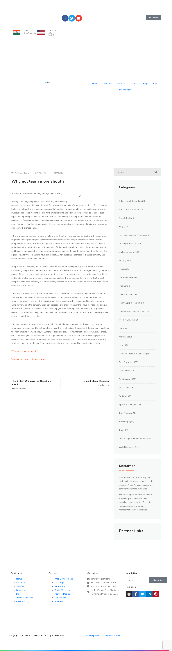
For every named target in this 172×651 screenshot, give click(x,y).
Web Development (63, 578)
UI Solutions (60, 597)
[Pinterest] (156, 594)
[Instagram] (129, 594)
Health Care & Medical (129, 302)
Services (121, 83)
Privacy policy (92, 635)
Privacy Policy (124, 89)
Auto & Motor (125, 218)
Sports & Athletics (127, 404)
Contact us (21, 590)
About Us (107, 83)
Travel (122, 430)
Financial (123, 268)
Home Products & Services (131, 311)
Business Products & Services (133, 235)
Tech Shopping (125, 413)
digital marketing (126, 252)
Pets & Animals (126, 362)
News (122, 345)
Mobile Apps (60, 586)
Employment (125, 260)
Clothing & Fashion (127, 243)
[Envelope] (78, 18)
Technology (58, 172)
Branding (58, 601)
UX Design (59, 582)
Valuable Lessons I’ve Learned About (28, 359)
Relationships (125, 379)
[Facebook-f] (65, 18)
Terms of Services (24, 597)
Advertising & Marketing (130, 201)
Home (94, 83)
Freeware (123, 285)
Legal (121, 328)
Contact (134, 83)
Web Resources (126, 447)
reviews (42, 172)
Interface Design (62, 593)
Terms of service (112, 635)
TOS (155, 83)
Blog (145, 83)
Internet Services (127, 319)
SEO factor (124, 387)
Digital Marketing (62, 590)
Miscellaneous (125, 336)
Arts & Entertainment (129, 209)
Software (123, 396)
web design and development (133, 438)
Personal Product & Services (132, 353)
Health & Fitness (127, 294)
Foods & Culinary (127, 277)
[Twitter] (72, 18)
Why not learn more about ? (24, 351)
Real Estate (124, 370)
